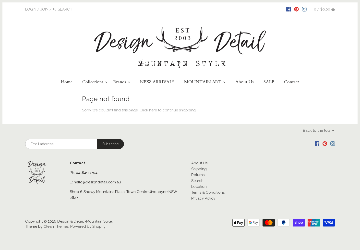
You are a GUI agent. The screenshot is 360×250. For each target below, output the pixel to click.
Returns (197, 175)
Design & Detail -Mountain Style (84, 221)
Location (199, 186)
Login (30, 9)
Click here (148, 110)
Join (44, 9)
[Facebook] (288, 9)
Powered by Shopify (88, 226)
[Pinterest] (296, 9)
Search (197, 181)
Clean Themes (56, 226)
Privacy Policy (203, 198)
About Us (199, 163)
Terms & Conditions (208, 192)
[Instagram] (304, 9)
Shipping (199, 169)
